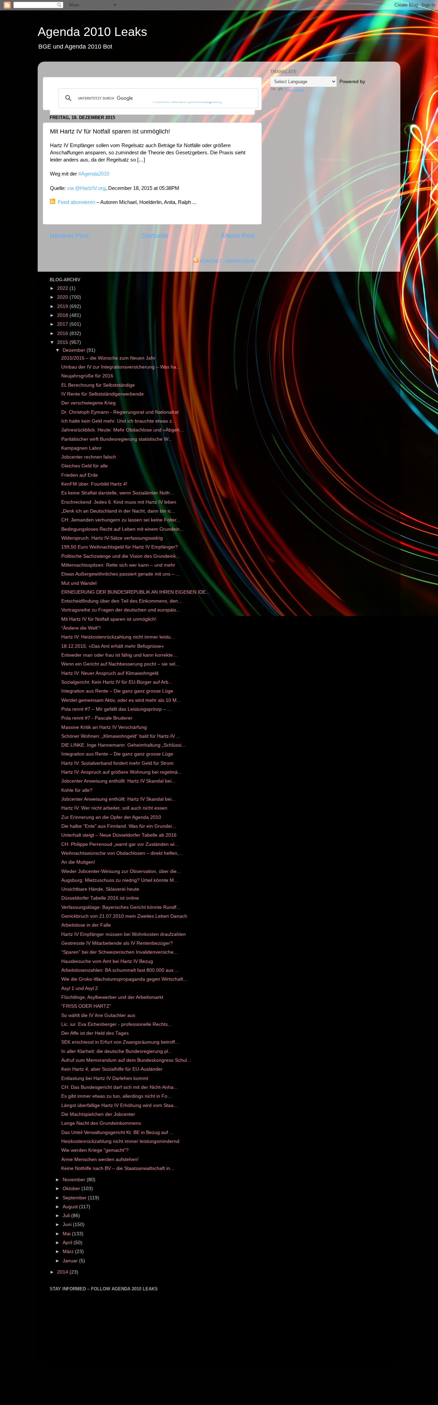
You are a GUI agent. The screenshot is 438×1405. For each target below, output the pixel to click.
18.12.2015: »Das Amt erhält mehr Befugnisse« (112, 646)
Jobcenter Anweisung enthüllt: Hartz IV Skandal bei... (118, 781)
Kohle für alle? (76, 790)
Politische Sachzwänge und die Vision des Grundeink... (120, 556)
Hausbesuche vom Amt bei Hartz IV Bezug (107, 961)
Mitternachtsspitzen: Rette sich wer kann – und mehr (118, 565)
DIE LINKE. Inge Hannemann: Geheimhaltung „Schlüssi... (123, 745)
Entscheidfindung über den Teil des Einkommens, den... (121, 601)
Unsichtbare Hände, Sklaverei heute (100, 889)
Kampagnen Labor (81, 448)
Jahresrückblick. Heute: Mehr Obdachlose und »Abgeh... (122, 430)
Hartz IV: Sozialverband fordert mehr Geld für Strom (117, 763)
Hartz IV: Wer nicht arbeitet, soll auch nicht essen (114, 808)
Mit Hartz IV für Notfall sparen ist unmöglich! (108, 619)
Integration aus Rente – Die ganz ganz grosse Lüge (117, 691)
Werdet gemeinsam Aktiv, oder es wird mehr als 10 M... (121, 700)
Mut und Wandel (78, 583)
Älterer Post (238, 235)
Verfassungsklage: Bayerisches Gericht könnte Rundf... (120, 907)
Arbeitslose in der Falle (86, 925)
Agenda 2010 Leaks (92, 32)
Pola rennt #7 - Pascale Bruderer (96, 718)
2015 (63, 342)
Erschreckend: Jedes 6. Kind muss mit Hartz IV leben (118, 502)
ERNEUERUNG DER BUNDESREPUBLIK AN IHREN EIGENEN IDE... (135, 592)
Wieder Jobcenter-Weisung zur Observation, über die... (121, 871)
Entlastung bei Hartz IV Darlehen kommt (104, 1078)
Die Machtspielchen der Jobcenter (98, 1114)
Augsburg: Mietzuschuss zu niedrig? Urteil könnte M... (119, 880)
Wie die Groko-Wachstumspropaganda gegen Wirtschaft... (124, 979)
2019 (63, 306)
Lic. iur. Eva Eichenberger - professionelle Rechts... (116, 1024)
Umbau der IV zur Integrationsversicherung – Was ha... (120, 367)
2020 (63, 297)
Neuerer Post (69, 235)
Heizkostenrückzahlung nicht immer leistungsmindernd (120, 1141)
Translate (294, 90)
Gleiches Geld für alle (84, 465)
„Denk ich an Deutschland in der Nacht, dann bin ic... (118, 511)
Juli (67, 1215)
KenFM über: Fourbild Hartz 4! (94, 484)
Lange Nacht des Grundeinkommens (101, 1123)
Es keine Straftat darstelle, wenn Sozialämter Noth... (117, 492)
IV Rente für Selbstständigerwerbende (102, 394)
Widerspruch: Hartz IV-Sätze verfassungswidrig (112, 538)
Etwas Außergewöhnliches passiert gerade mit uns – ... (120, 574)
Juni (68, 1224)
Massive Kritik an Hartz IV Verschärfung (104, 727)
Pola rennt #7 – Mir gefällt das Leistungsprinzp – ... (116, 709)
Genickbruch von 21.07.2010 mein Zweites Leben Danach (124, 916)
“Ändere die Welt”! (81, 628)
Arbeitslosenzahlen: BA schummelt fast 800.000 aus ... (120, 970)
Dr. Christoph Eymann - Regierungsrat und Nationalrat (120, 412)
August (71, 1206)
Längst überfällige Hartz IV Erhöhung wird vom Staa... (119, 1105)
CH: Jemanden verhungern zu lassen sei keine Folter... (120, 520)
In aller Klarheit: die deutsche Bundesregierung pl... (116, 1051)
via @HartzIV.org (86, 188)
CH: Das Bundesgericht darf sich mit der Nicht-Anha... (119, 1087)
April (68, 1242)
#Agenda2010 (93, 174)
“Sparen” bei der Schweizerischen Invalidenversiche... (119, 952)
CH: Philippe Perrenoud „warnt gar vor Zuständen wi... (120, 844)
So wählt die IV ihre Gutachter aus (98, 1015)
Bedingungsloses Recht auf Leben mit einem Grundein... (122, 529)
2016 (63, 333)
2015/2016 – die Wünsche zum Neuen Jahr (108, 358)
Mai (67, 1233)
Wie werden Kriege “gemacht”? (95, 1150)
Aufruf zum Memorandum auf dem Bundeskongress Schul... (126, 1060)
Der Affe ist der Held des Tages (95, 1033)
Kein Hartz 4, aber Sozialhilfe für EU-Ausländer (112, 1069)
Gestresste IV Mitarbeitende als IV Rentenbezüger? (117, 943)
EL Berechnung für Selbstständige (98, 385)
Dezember (75, 350)
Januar (71, 1260)
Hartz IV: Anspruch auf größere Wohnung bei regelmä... (121, 772)
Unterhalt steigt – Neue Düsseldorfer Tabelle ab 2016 (119, 835)
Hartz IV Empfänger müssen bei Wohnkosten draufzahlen (123, 934)
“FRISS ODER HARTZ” (86, 1006)
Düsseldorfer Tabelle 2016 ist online (100, 898)
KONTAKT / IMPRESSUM (227, 261)
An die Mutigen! (78, 862)
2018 (63, 315)
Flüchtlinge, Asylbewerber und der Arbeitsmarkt (112, 997)
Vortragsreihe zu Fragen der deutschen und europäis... (120, 610)
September (75, 1197)
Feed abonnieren (76, 202)
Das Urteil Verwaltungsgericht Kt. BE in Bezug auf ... (117, 1132)
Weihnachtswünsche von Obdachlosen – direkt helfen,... (122, 853)
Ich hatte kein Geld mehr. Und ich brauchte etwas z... (118, 421)
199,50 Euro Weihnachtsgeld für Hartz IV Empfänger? (119, 547)
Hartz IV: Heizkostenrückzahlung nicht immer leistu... (118, 637)
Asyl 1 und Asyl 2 (79, 988)
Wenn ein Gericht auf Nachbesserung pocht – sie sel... (120, 664)
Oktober (72, 1188)
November (75, 1179)
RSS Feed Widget (334, 160)
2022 (63, 288)
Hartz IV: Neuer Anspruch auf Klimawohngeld (109, 673)
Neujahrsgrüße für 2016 (87, 375)
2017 (63, 324)
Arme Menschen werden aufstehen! (100, 1159)
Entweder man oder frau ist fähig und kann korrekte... (119, 655)
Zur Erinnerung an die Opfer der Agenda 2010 (111, 817)
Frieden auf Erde (79, 475)
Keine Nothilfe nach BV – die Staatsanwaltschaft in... (117, 1168)
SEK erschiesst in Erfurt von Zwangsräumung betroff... (120, 1042)
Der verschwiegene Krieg (88, 402)
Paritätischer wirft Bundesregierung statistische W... (116, 439)
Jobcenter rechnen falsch (88, 457)
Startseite (155, 235)
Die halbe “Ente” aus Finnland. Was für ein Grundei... (118, 826)
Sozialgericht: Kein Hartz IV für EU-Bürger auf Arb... (116, 682)
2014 (63, 1272)
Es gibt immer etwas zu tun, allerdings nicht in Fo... (116, 1096)
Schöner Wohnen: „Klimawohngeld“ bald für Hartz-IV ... (120, 736)
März (69, 1251)
